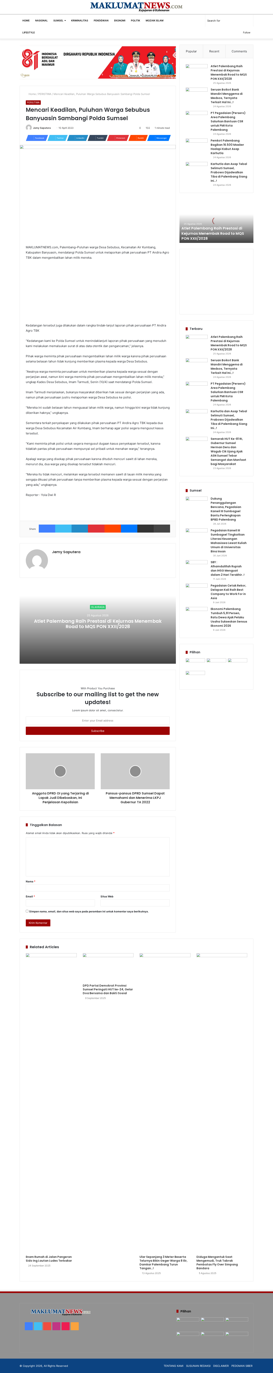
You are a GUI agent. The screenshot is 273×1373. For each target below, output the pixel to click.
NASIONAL (41, 20)
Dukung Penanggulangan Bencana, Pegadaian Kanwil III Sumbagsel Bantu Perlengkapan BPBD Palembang (226, 509)
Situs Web (107, 896)
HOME (26, 20)
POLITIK (135, 20)
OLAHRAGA (98, 606)
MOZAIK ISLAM (154, 20)
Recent (214, 51)
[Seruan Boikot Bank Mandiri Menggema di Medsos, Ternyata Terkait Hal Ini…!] (197, 95)
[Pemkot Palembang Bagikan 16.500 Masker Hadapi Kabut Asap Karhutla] (197, 146)
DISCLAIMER (221, 1365)
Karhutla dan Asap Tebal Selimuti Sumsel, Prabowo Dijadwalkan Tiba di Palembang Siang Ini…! (229, 172)
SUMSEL (58, 20)
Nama (30, 881)
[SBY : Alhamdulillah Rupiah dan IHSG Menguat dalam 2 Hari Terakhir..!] (197, 567)
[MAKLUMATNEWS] (136, 7)
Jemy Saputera (42, 127)
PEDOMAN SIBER (241, 1365)
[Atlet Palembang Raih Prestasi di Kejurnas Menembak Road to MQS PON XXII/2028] (197, 71)
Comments (239, 51)
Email (30, 896)
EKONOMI (119, 20)
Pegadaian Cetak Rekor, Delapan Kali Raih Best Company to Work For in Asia (228, 592)
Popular (191, 51)
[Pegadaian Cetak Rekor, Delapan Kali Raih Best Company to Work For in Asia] (197, 591)
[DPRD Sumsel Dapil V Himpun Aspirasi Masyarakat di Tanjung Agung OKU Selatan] (216, 663)
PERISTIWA (44, 94)
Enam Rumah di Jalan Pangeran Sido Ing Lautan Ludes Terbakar (49, 1259)
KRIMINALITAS (79, 20)
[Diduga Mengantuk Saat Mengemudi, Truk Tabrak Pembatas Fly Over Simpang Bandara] (221, 1103)
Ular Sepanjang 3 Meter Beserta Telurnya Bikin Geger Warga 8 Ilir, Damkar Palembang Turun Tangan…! (163, 1262)
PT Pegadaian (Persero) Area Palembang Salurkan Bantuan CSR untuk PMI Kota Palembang (228, 121)
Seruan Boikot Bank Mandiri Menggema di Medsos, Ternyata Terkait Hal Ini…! (227, 96)
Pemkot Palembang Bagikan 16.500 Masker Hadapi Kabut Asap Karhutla (227, 147)
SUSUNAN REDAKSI (198, 1365)
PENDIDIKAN (101, 20)
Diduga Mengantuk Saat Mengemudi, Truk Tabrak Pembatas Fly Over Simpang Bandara (217, 1262)
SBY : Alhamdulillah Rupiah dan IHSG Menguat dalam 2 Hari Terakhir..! (228, 568)
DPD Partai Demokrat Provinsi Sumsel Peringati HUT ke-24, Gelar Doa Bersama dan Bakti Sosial (108, 989)
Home (32, 94)
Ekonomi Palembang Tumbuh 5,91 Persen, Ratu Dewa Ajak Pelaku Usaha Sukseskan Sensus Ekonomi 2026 (229, 617)
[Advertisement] (98, 293)
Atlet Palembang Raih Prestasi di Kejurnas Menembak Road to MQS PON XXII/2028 (98, 624)
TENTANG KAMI (173, 1365)
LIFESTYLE (28, 32)
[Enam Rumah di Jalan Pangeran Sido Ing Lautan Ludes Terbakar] (51, 1103)
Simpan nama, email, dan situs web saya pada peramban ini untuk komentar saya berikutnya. (89, 911)
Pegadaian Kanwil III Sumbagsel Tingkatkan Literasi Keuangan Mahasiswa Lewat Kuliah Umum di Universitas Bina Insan (229, 540)
